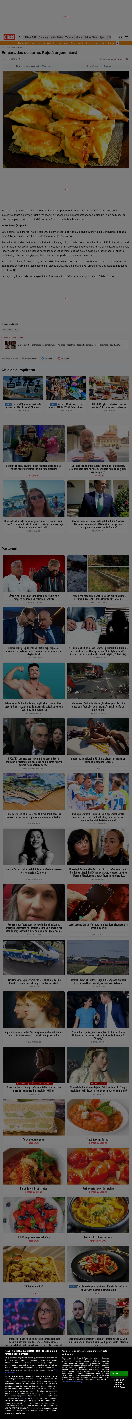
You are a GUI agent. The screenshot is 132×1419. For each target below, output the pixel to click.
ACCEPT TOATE (119, 1373)
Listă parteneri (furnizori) (72, 1382)
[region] (66, 1382)
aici (22, 1398)
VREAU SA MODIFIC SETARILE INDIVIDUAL (119, 1383)
